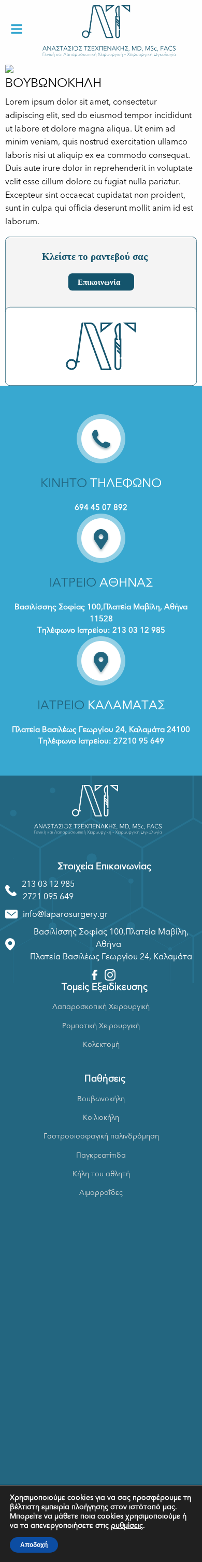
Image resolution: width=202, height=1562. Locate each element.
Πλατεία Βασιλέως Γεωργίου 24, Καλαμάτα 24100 (101, 729)
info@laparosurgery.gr (65, 914)
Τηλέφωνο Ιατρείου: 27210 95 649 (101, 741)
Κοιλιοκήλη (101, 1117)
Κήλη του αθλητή (101, 1174)
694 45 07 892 (101, 507)
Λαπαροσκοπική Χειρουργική (101, 1007)
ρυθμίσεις (127, 1525)
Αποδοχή (34, 1545)
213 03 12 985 (48, 884)
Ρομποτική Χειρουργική (101, 1026)
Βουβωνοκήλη (101, 1099)
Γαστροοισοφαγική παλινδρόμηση (101, 1136)
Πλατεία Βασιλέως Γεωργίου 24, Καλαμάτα (111, 956)
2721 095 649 (48, 896)
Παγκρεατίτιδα (101, 1155)
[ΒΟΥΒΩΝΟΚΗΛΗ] (9, 68)
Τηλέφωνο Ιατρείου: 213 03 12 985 (101, 630)
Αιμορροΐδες (101, 1193)
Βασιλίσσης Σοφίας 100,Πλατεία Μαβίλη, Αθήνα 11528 (101, 613)
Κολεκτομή (101, 1044)
